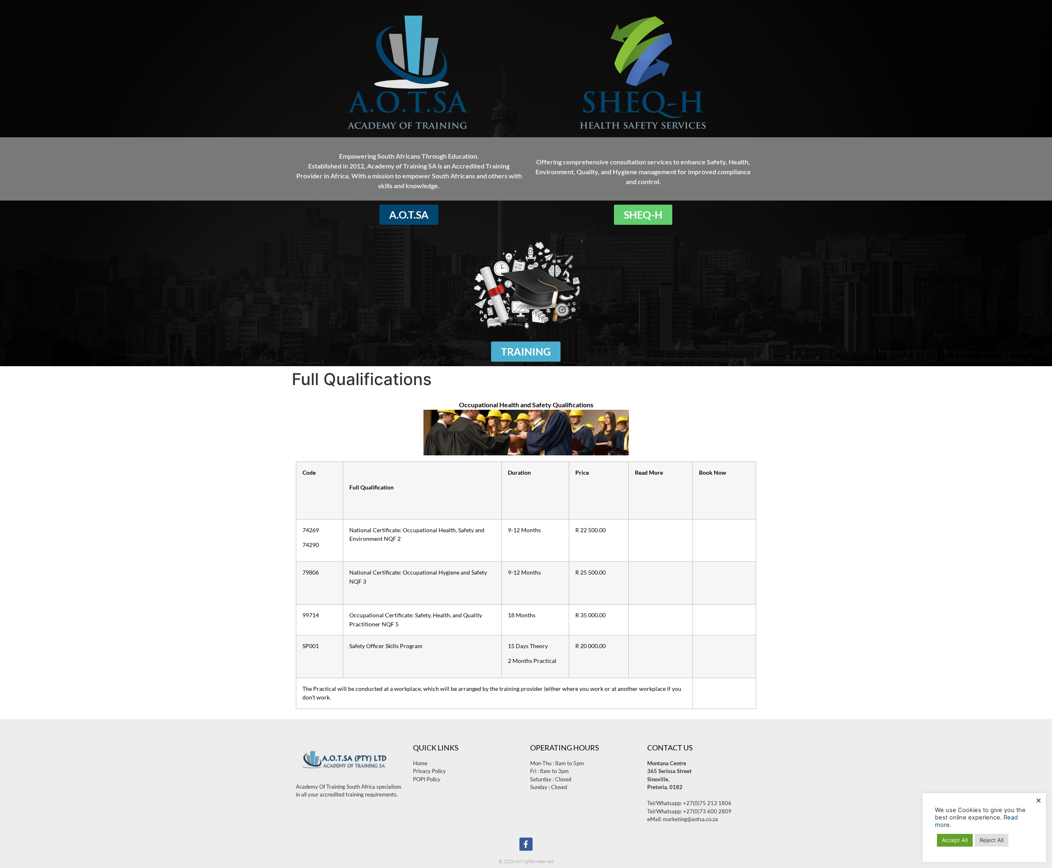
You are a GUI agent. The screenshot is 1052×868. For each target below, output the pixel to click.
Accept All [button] (955, 840)
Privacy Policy (429, 771)
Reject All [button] (992, 840)
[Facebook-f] (526, 844)
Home (420, 763)
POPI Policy (427, 779)
